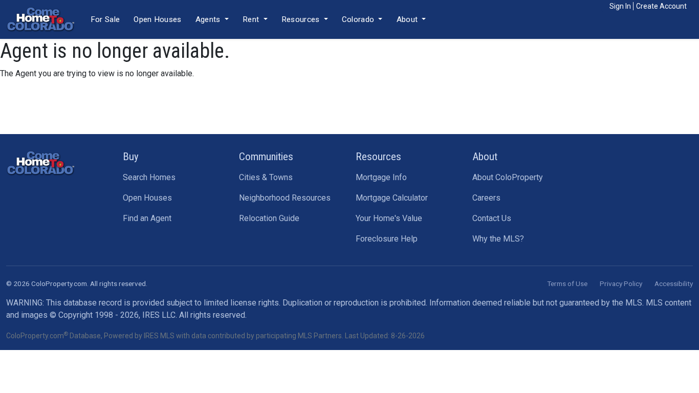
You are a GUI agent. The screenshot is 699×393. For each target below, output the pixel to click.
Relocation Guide (269, 218)
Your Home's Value (389, 218)
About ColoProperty (507, 177)
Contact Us (491, 218)
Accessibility (673, 283)
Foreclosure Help (387, 239)
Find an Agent (147, 218)
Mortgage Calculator (392, 198)
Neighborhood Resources (285, 198)
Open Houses (157, 19)
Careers (486, 198)
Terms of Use (567, 283)
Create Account (661, 6)
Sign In (620, 6)
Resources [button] (301, 19)
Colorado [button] (359, 19)
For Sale (105, 19)
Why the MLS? (498, 239)
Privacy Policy (621, 283)
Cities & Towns (266, 177)
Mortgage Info (381, 177)
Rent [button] (252, 19)
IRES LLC (159, 315)
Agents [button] (209, 19)
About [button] (408, 19)
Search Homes (149, 177)
